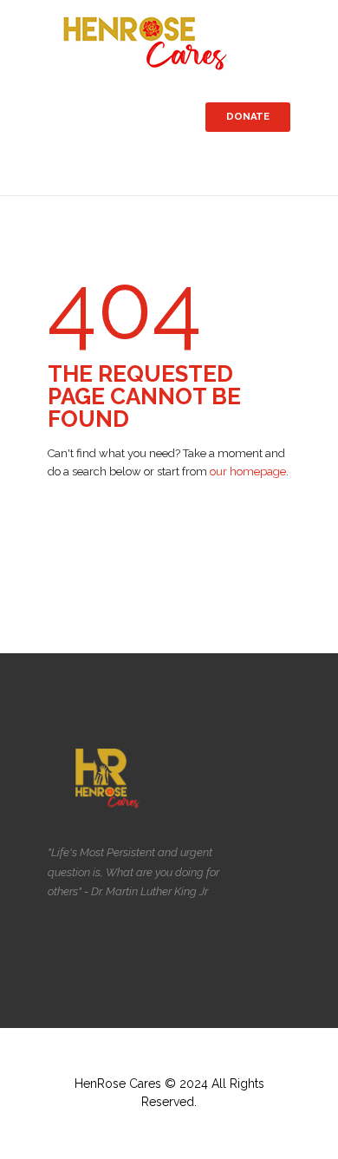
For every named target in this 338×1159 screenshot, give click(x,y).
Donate (248, 116)
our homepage (248, 471)
